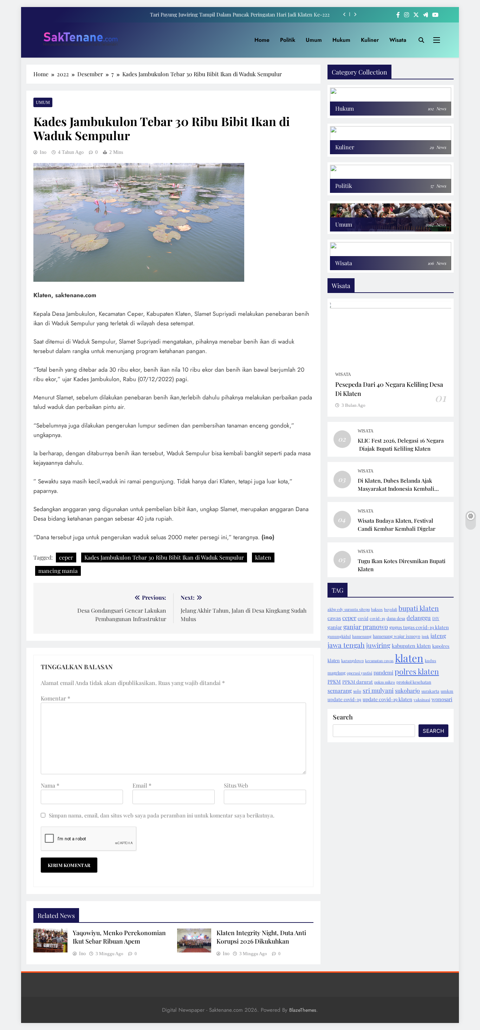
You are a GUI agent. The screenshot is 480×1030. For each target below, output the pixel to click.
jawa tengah (346, 645)
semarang (339, 690)
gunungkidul (339, 636)
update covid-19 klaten (387, 699)
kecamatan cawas (379, 660)
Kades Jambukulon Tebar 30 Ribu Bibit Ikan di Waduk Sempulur (164, 557)
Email (141, 785)
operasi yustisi (359, 673)
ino (43, 152)
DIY (435, 618)
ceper (66, 557)
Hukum (341, 40)
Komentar (55, 698)
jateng (438, 635)
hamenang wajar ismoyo (396, 636)
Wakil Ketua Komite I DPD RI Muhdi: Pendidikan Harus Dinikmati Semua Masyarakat (233, 14)
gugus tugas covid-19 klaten (419, 627)
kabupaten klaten (411, 645)
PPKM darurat (357, 682)
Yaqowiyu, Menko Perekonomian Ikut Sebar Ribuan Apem (119, 936)
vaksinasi (422, 699)
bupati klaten (418, 608)
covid (363, 618)
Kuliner (370, 40)
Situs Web (236, 785)
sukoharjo (407, 690)
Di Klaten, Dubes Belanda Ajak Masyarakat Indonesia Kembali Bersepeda (396, 488)
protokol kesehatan (413, 682)
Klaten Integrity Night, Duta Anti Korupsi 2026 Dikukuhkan (261, 936)
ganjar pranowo (365, 626)
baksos (377, 609)
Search (343, 717)
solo (357, 691)
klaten (263, 557)
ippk (425, 636)
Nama (50, 785)
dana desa (396, 618)
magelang (336, 673)
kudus (430, 660)
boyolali (390, 609)
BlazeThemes (302, 1009)
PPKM (334, 681)
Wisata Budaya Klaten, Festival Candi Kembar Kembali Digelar (396, 524)
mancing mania (58, 570)
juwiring (378, 645)
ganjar (334, 627)
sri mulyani (378, 690)
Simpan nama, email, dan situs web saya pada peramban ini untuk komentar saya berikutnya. (161, 815)
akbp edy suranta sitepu (348, 609)
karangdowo (352, 660)
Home (262, 40)
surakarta (430, 691)
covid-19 (377, 618)
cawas (334, 618)
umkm (447, 691)
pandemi (383, 672)
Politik (287, 40)
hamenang (361, 636)
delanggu (419, 617)
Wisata (397, 40)
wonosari (442, 699)
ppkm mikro (384, 682)
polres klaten (417, 671)
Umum (314, 40)
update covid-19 (344, 699)
